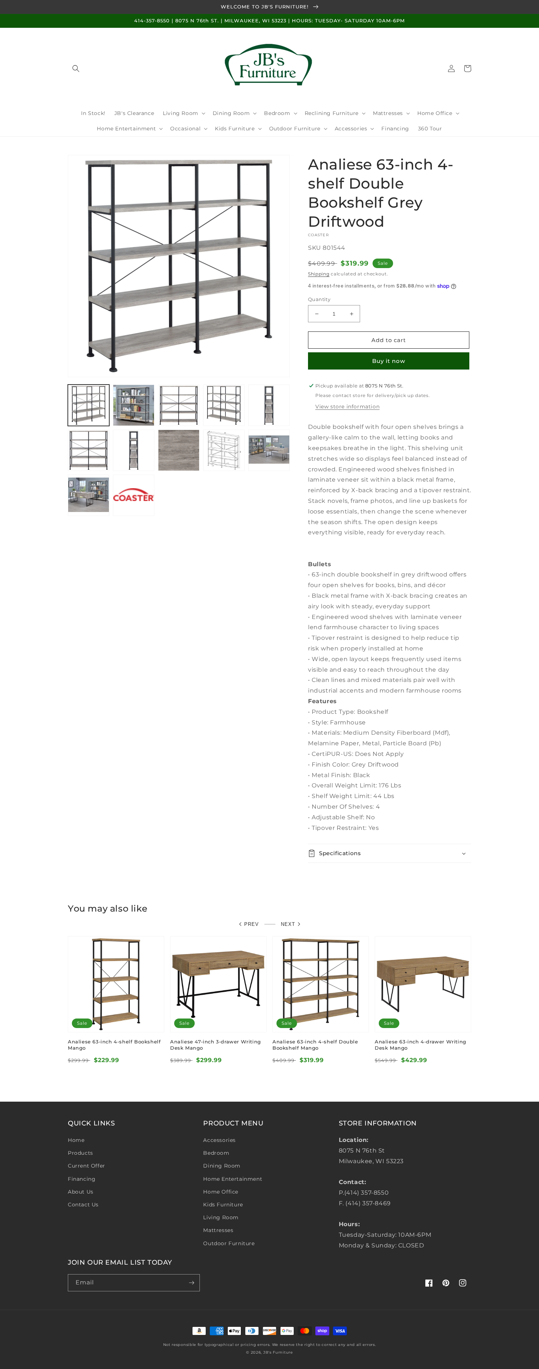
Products (80, 1153)
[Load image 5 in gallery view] (269, 405)
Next (288, 924)
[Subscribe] (191, 1282)
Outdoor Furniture (228, 1243)
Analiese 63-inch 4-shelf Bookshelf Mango (114, 1045)
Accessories (219, 1140)
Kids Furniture (223, 1204)
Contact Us (83, 1204)
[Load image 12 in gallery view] (133, 495)
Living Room (221, 1217)
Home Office (220, 1191)
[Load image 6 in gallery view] (88, 450)
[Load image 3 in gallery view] (178, 405)
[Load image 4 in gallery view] (224, 405)
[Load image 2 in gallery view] (133, 405)
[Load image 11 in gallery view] (88, 495)
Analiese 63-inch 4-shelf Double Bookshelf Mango (315, 1045)
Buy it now (388, 360)
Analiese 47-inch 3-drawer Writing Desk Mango (215, 1045)
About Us (81, 1191)
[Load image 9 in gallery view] (224, 450)
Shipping (319, 274)
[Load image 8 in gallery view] (178, 450)
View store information (347, 406)
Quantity (319, 299)
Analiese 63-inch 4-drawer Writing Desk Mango (420, 1045)
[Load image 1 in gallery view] (88, 405)
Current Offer (86, 1165)
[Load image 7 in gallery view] (133, 450)
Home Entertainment (232, 1179)
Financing (81, 1179)
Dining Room (222, 1165)
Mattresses (218, 1230)
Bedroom (216, 1153)
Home (76, 1140)
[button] (76, 68)
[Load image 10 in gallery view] (269, 450)
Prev (251, 924)
